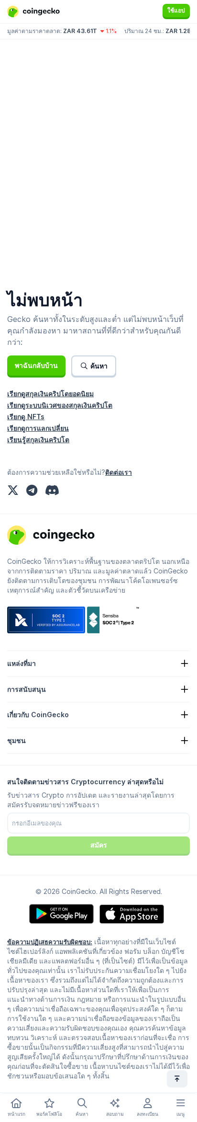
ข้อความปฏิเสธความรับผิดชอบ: (49, 942)
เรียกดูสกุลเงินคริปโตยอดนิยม (50, 393)
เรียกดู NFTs (25, 416)
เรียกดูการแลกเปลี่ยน (38, 428)
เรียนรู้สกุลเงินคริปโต (38, 439)
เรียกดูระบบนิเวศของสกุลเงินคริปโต (59, 405)
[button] (36, 365)
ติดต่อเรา (118, 472)
